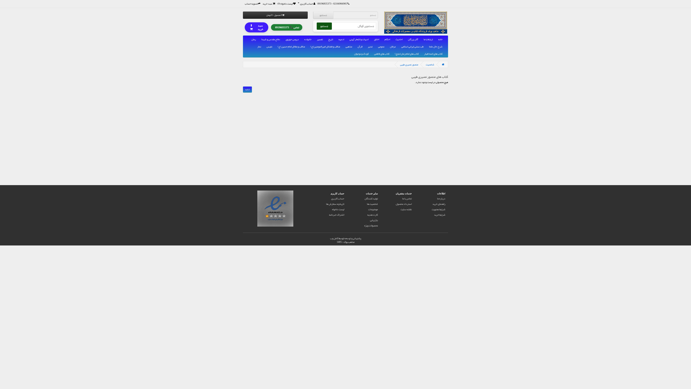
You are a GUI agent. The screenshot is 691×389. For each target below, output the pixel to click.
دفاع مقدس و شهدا (270, 39)
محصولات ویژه (371, 225)
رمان (253, 39)
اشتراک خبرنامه (336, 214)
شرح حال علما (435, 46)
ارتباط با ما (428, 39)
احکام (387, 39)
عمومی (381, 46)
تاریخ (330, 39)
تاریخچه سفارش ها (335, 203)
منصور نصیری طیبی (409, 64)
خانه (440, 39)
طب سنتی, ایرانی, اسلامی (412, 46)
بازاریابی (374, 220)
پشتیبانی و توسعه (352, 238)
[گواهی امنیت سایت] (275, 209)
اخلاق (376, 39)
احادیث (399, 39)
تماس (287, 27)
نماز (259, 46)
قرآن (360, 46)
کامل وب (334, 238)
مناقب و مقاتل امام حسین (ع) (291, 46)
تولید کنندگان (371, 198)
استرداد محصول (404, 203)
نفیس (269, 46)
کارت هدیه (372, 214)
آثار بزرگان (413, 39)
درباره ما (441, 198)
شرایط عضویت (438, 209)
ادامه (247, 89)
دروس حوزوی (292, 39)
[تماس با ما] (348, 3)
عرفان (393, 46)
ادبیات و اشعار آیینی (359, 39)
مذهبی (349, 46)
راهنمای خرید (438, 203)
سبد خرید (256, 27)
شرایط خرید (439, 214)
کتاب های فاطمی (381, 53)
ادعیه (341, 39)
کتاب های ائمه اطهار (433, 53)
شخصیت (430, 64)
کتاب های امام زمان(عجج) (407, 53)
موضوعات (373, 209)
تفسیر (320, 39)
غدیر (370, 46)
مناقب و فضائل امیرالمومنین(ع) (325, 46)
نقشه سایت (406, 209)
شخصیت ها (372, 203)
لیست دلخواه (338, 209)
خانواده (307, 39)
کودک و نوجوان (361, 53)
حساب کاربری (337, 198)
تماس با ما (407, 198)
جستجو (323, 15)
